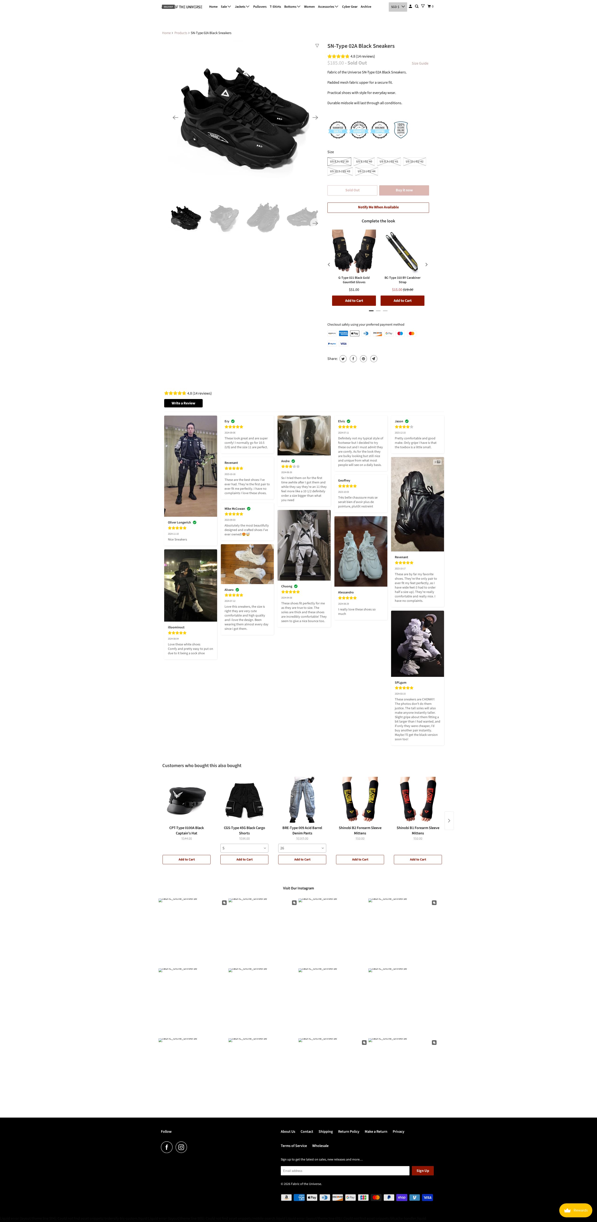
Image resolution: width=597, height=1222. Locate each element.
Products (180, 33)
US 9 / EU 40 (364, 161)
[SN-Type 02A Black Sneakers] (245, 117)
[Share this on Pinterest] (363, 358)
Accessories (326, 6)
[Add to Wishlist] (317, 45)
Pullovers (260, 6)
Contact (307, 1131)
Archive (366, 6)
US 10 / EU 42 (414, 161)
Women (309, 6)
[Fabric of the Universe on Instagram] (183, 1147)
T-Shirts (275, 6)
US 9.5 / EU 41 (389, 161)
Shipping (326, 1131)
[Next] (315, 117)
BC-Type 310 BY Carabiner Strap (402, 280)
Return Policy (348, 1131)
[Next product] (449, 820)
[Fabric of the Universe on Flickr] (191, 1147)
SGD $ (395, 7)
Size (330, 152)
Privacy (398, 1131)
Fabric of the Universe (306, 1184)
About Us (288, 1131)
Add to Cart (187, 859)
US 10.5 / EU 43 (340, 171)
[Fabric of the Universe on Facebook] (168, 1147)
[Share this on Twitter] (342, 358)
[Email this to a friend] (373, 358)
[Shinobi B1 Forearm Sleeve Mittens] (418, 800)
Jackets (240, 6)
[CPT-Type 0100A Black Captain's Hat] (187, 800)
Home (213, 6)
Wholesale (320, 1145)
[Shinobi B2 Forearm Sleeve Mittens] (360, 800)
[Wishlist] (423, 6)
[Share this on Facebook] (353, 358)
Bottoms (290, 6)
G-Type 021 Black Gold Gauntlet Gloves (354, 280)
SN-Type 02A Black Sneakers (361, 46)
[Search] (417, 6)
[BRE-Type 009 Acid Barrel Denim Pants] (302, 800)
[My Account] (411, 6)
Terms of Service (294, 1145)
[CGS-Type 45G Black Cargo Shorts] (244, 800)
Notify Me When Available (378, 207)
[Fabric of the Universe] (182, 6)
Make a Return (376, 1131)
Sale (224, 6)
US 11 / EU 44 (366, 171)
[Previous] (175, 117)
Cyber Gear (350, 6)
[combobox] (244, 848)
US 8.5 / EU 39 (339, 161)
